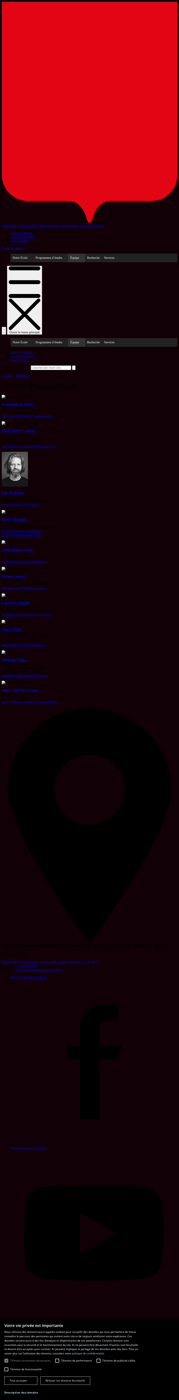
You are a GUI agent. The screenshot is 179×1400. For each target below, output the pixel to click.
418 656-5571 (28, 966)
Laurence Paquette (16, 603)
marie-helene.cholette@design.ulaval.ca (29, 446)
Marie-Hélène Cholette (18, 430)
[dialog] (89, 1359)
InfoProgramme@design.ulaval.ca (39, 970)
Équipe (74, 257)
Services (109, 257)
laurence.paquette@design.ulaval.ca (26, 614)
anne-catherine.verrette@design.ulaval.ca (30, 702)
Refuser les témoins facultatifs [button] (65, 1380)
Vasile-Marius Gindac (18, 549)
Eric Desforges (12, 493)
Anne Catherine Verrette (20, 690)
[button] (21, 1392)
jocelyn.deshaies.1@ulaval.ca (22, 531)
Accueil (7, 375)
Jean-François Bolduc (18, 404)
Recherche (93, 257)
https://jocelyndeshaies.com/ (21, 535)
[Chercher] (4, 331)
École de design (13, 248)
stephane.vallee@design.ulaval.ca (25, 675)
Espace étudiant (21, 233)
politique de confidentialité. (88, 1353)
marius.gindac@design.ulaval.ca (24, 561)
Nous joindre (19, 240)
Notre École (20, 257)
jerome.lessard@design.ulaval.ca (24, 588)
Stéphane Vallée (13, 659)
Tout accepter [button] (19, 1380)
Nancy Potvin (12, 629)
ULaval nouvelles (22, 237)
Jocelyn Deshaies (14, 519)
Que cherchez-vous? (16, 367)
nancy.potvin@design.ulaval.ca (23, 645)
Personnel (23, 375)
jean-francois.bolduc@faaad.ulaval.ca (27, 416)
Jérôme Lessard (13, 576)
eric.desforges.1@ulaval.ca (20, 504)
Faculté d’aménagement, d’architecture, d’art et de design (65, 225)
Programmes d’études (49, 257)
